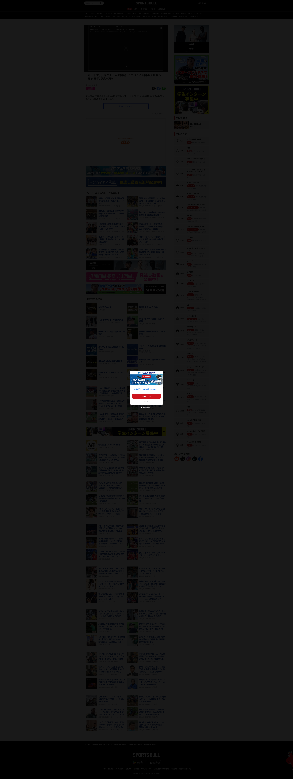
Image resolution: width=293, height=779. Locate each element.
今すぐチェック (146, 396)
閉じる (146, 401)
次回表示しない (146, 407)
